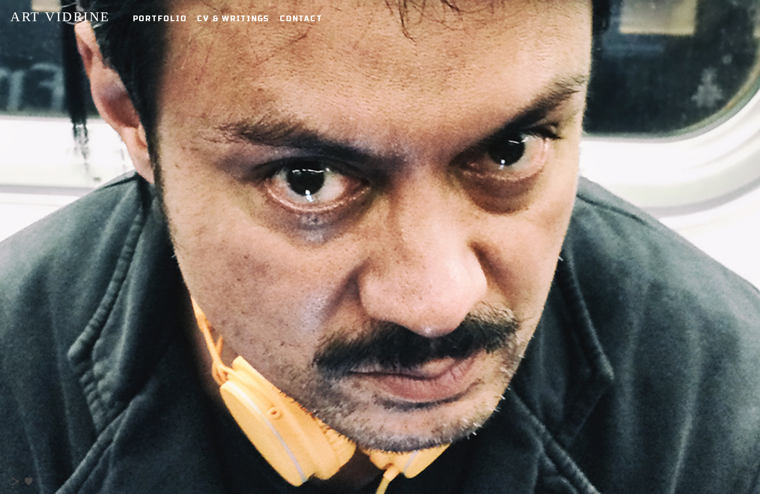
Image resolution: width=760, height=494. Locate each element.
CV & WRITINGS (233, 18)
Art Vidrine (60, 16)
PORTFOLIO (160, 18)
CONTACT (301, 18)
